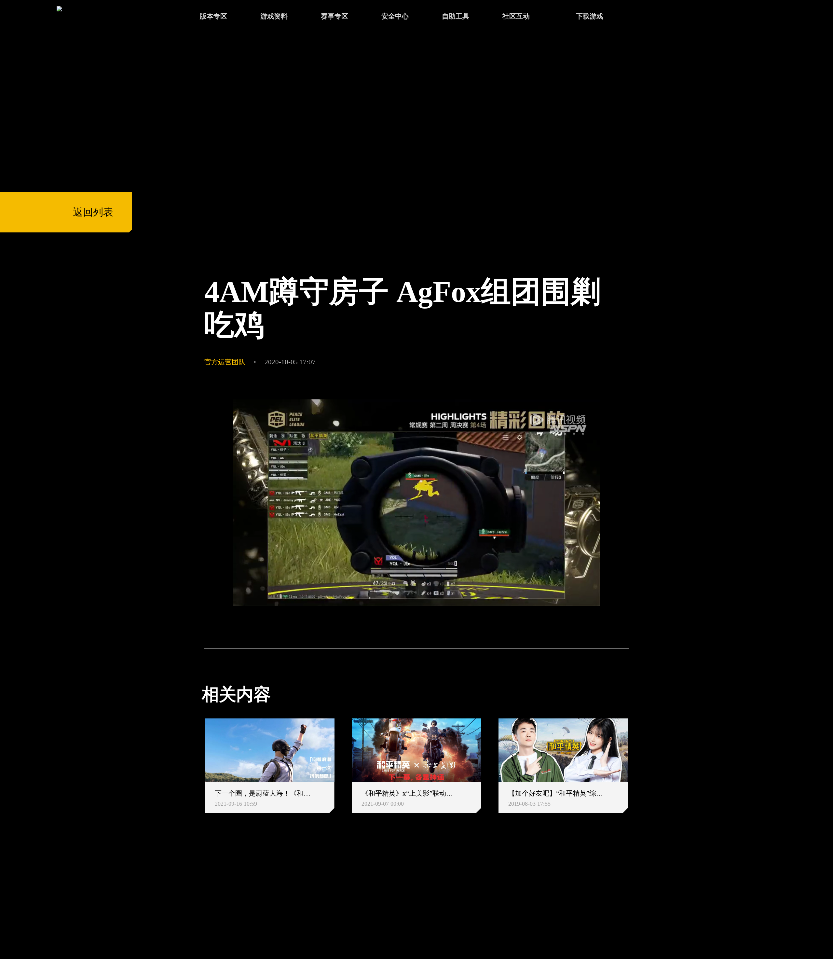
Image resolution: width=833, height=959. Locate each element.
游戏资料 (274, 16)
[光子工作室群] (192, 894)
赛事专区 (334, 16)
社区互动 (516, 16)
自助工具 (455, 16)
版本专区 (213, 16)
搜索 (648, 17)
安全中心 (395, 16)
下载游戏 (589, 16)
